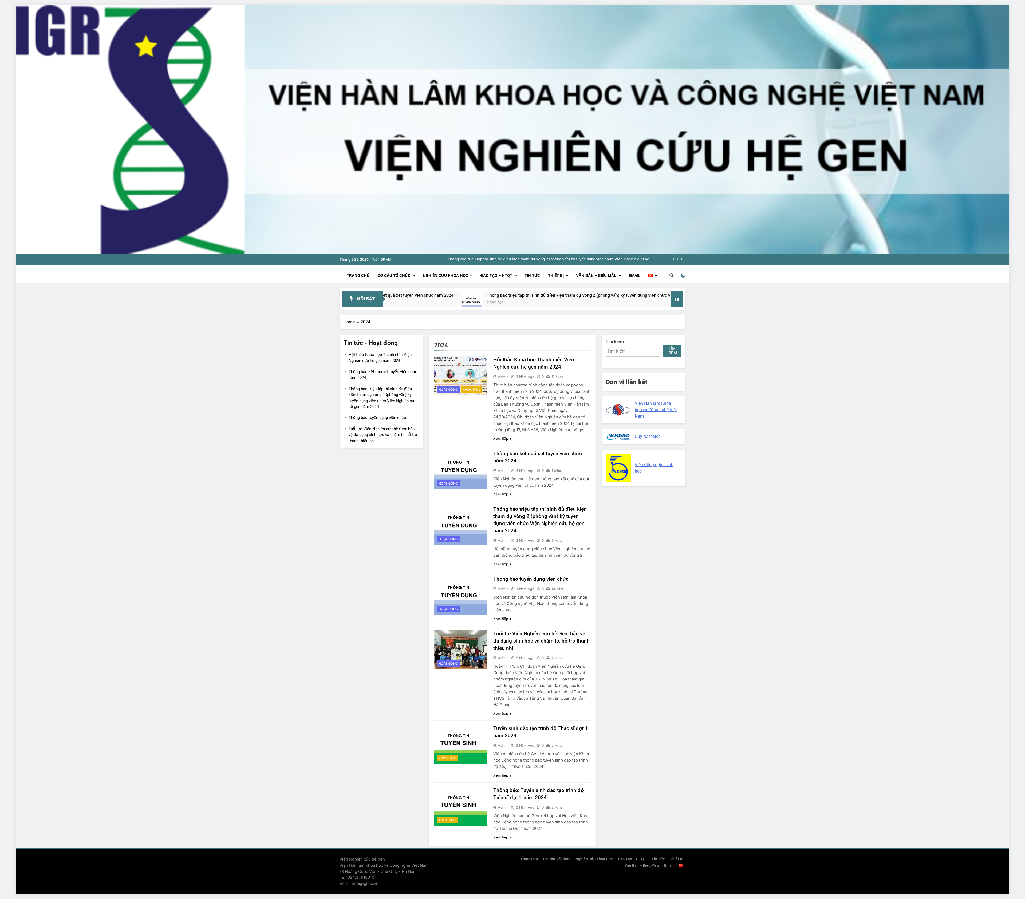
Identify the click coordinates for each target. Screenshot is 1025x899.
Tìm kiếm (672, 350)
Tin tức (532, 275)
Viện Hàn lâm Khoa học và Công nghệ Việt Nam (656, 410)
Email (634, 275)
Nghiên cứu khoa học (445, 275)
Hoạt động (448, 389)
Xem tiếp (500, 438)
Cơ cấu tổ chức (394, 275)
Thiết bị (556, 275)
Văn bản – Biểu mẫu (596, 275)
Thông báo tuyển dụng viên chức (620, 259)
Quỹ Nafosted (648, 436)
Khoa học (471, 389)
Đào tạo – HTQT (496, 275)
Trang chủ (358, 275)
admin (503, 376)
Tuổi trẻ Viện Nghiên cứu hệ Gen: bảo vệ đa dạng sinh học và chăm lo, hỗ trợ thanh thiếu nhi (383, 434)
